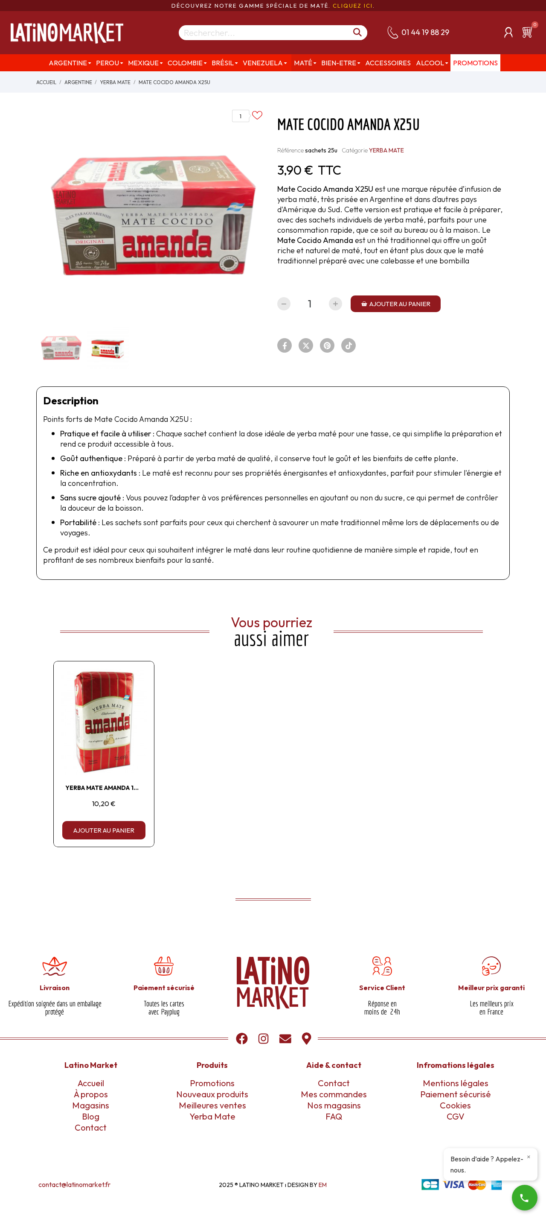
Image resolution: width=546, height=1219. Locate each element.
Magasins (90, 1105)
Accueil (91, 1083)
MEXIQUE (143, 62)
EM (323, 1185)
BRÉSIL (223, 62)
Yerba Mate (212, 1116)
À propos (91, 1094)
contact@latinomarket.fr (74, 1184)
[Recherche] (358, 32)
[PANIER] (529, 32)
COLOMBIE (185, 62)
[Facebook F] (284, 345)
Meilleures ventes (212, 1105)
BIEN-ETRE (338, 62)
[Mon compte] (508, 32)
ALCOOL (430, 62)
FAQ (333, 1116)
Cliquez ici (353, 5)
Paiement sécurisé (455, 1094)
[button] (396, 303)
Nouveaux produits (212, 1094)
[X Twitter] (306, 345)
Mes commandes (334, 1094)
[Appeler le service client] (524, 1197)
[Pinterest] (327, 345)
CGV (456, 1116)
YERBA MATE (386, 150)
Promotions (212, 1083)
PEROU (107, 62)
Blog (90, 1116)
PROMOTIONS (475, 62)
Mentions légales (455, 1083)
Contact (91, 1127)
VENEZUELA (263, 62)
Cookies (455, 1105)
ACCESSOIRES (388, 62)
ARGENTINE (68, 62)
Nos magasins (334, 1105)
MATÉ (303, 62)
